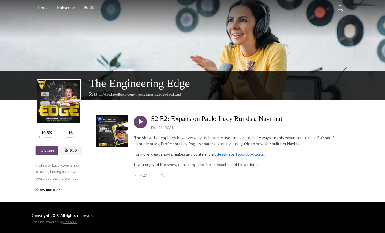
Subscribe (66, 7)
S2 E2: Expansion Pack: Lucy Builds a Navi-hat (216, 118)
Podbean (70, 222)
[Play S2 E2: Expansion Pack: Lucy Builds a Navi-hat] (140, 122)
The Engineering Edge (139, 83)
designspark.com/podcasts (240, 154)
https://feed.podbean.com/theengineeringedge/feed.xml (137, 94)
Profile (89, 7)
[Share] (163, 175)
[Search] (340, 8)
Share (49, 150)
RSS (73, 150)
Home (42, 7)
